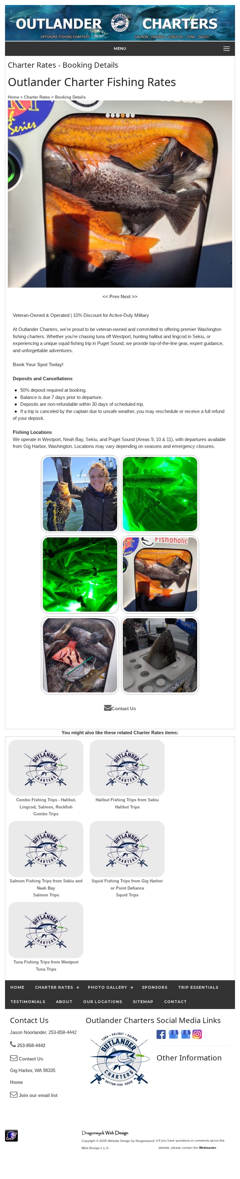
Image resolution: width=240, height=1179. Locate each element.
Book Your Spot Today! (38, 364)
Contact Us (124, 708)
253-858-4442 (30, 1045)
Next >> (129, 296)
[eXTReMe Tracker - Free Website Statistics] (11, 1138)
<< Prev (111, 296)
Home (16, 1082)
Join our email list (38, 1095)
